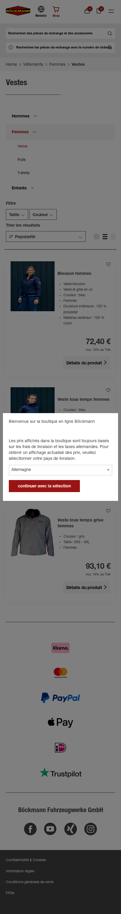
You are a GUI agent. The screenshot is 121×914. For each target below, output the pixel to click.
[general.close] (107, 423)
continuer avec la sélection (44, 486)
